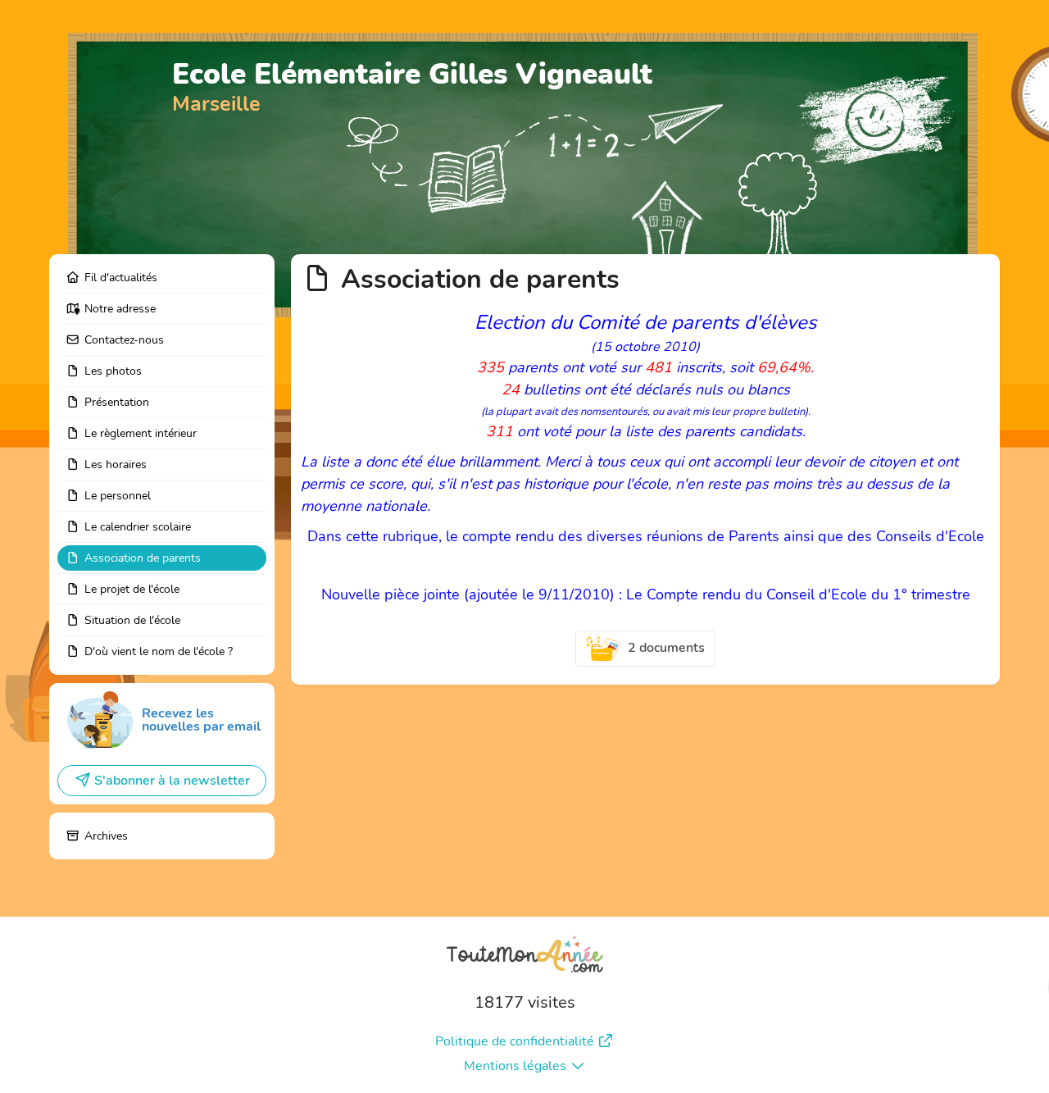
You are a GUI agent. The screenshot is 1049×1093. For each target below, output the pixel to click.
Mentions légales (515, 1066)
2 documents (666, 648)
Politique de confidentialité (514, 1041)
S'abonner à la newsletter (172, 781)
